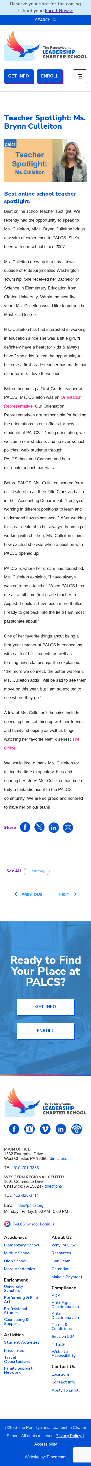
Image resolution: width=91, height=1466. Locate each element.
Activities (14, 1335)
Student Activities (21, 1342)
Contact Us (63, 1367)
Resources (61, 1253)
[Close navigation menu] (80, 76)
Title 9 (58, 1345)
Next (64, 894)
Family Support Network (18, 1370)
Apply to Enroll (66, 1390)
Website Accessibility (64, 1354)
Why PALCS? (64, 1245)
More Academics (19, 1269)
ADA (56, 1296)
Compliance (64, 1288)
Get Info (18, 76)
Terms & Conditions (62, 1327)
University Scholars (13, 1289)
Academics (15, 1237)
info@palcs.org (29, 1205)
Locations (61, 1374)
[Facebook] (14, 1129)
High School (15, 1261)
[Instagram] (29, 1129)
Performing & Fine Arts (21, 1300)
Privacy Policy (69, 1436)
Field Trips (14, 1350)
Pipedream (56, 1457)
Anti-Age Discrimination (65, 1305)
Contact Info (63, 1382)
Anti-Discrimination (65, 1316)
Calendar (60, 1269)
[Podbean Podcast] (76, 1129)
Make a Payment (67, 1277)
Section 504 (63, 1337)
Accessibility (45, 1444)
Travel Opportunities (17, 1359)
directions (58, 1158)
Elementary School (21, 1245)
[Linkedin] (61, 1129)
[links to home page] (45, 46)
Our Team (61, 1261)
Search (43, 19)
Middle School (17, 1253)
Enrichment (16, 1280)
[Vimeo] (45, 1129)
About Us (62, 1237)
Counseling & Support (16, 1322)
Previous (32, 894)
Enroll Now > (59, 11)
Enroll (49, 76)
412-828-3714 (26, 1195)
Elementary (36, 871)
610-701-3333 (26, 1168)
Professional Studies (15, 1311)
